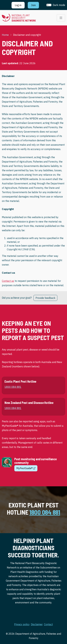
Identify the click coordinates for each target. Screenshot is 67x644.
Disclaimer (37, 624)
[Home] (19, 18)
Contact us (8, 280)
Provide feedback (45, 297)
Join (33, 5)
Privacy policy (22, 624)
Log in (18, 5)
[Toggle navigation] (61, 17)
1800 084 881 (44, 512)
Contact (48, 624)
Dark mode (59, 5)
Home (5, 34)
